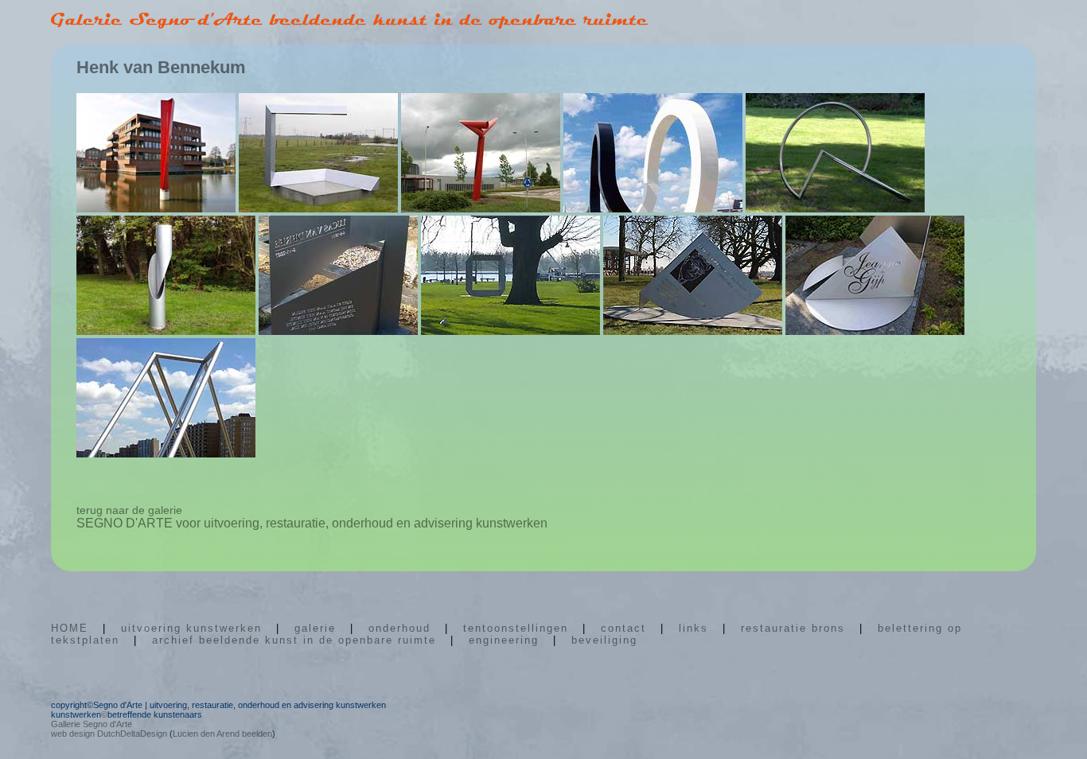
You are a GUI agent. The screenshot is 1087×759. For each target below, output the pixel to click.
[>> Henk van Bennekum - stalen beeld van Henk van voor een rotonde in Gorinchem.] (480, 208)
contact (623, 628)
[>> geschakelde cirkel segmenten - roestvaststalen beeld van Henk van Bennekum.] (835, 208)
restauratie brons (793, 628)
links (693, 628)
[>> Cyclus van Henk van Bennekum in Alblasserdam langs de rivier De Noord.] (652, 208)
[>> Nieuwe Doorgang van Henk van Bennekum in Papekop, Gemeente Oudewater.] (318, 208)
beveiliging (604, 640)
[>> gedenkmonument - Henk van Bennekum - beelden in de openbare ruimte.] (338, 330)
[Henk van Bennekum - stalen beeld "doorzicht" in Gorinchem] (510, 330)
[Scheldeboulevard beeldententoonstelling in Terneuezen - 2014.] (165, 453)
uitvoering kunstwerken (191, 628)
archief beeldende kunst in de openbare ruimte (294, 640)
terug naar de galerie (129, 510)
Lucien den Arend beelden (222, 733)
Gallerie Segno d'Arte (91, 724)
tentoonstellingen (515, 628)
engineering (504, 640)
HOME (69, 628)
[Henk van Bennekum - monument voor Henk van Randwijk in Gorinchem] (692, 330)
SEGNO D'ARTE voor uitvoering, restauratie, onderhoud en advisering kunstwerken (311, 523)
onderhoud (399, 628)
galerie (315, 628)
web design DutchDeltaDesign (109, 733)
